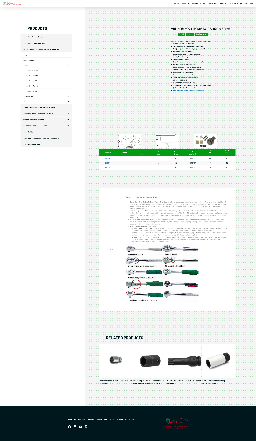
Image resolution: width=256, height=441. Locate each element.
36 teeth (190, 34)
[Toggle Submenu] (68, 37)
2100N (107, 158)
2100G (107, 167)
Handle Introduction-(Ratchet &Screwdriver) (189, 90)
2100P (107, 163)
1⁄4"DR (181, 34)
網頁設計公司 (169, 428)
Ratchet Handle (201, 34)
